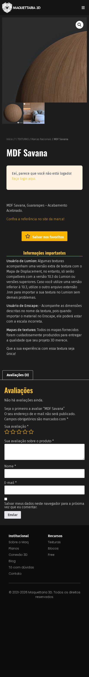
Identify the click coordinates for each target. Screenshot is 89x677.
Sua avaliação (16, 426)
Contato (15, 573)
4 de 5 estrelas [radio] (25, 431)
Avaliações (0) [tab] (18, 375)
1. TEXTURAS (22, 139)
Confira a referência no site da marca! (35, 219)
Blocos (53, 548)
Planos (14, 548)
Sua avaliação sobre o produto (29, 441)
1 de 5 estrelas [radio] (7, 431)
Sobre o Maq (19, 542)
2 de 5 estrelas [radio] (13, 431)
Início (9, 139)
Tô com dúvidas (21, 567)
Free (51, 555)
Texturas (54, 542)
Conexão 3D (18, 555)
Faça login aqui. (24, 179)
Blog (12, 561)
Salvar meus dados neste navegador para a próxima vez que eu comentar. (44, 505)
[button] (79, 25)
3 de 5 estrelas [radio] (19, 431)
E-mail (10, 483)
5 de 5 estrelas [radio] (31, 431)
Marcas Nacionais (41, 139)
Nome (10, 466)
